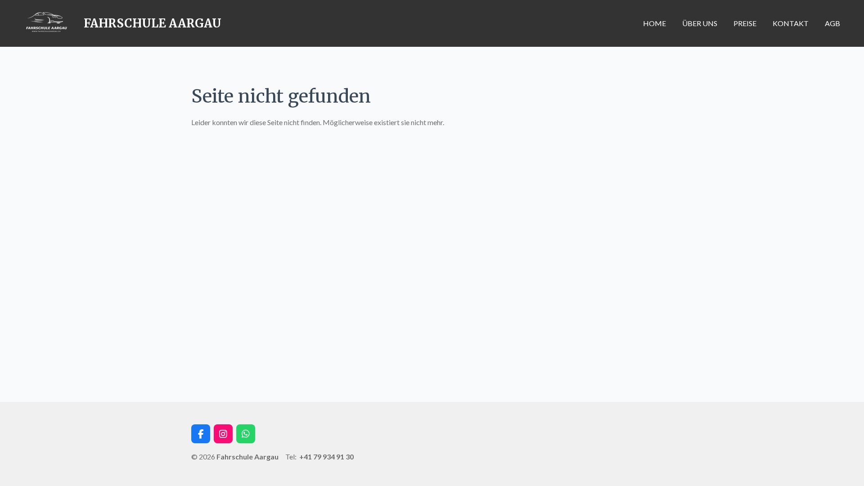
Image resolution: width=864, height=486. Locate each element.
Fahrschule (152, 23)
